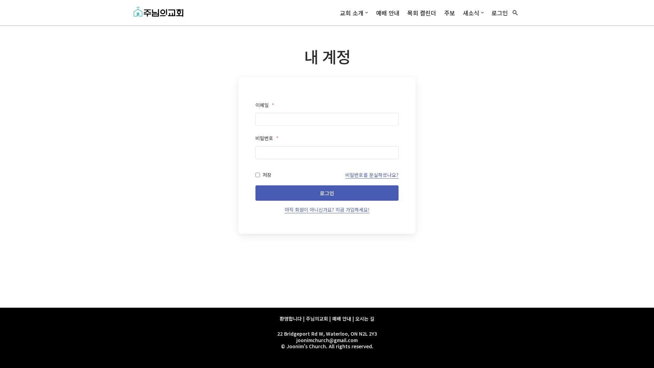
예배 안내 (388, 12)
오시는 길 (364, 318)
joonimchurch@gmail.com (327, 340)
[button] (366, 12)
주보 (449, 12)
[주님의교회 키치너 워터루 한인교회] (160, 12)
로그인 (500, 12)
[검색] (515, 12)
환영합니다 (291, 318)
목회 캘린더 (421, 12)
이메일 (264, 105)
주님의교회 (317, 318)
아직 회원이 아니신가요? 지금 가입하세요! (327, 209)
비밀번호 (267, 138)
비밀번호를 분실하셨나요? (372, 174)
